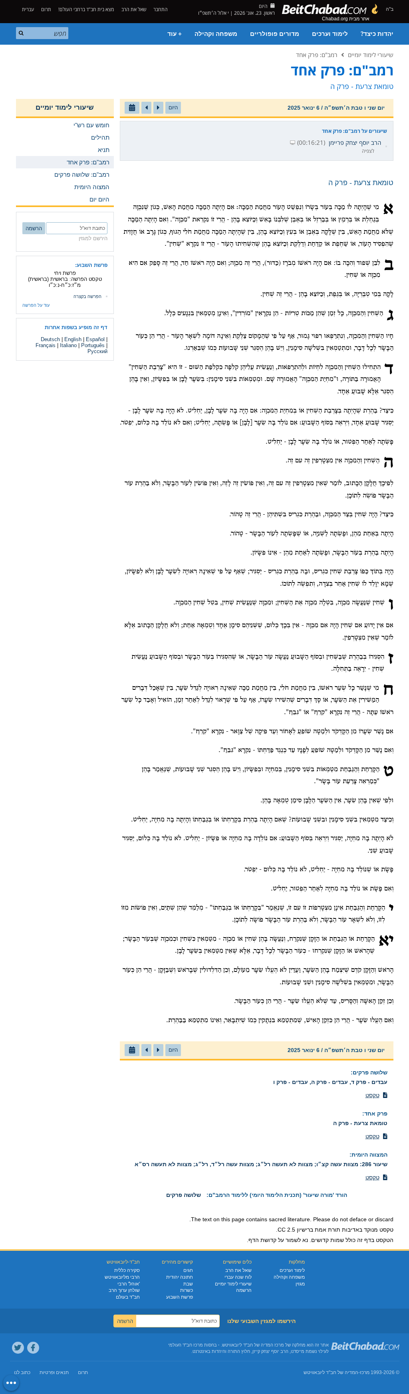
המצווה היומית (369, 1154)
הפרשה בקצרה (87, 296)
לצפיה (368, 151)
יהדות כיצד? (377, 34)
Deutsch (50, 339)
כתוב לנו (22, 1372)
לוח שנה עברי (238, 1277)
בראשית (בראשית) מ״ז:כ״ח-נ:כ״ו (54, 282)
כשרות (186, 1290)
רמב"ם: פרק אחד (317, 55)
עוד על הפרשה (36, 305)
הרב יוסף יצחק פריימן (355, 142)
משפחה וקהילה (216, 34)
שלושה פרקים (370, 1072)
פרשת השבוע (179, 1297)
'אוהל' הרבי (128, 1284)
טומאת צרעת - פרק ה (360, 1123)
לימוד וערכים (330, 34)
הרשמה (244, 1290)
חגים (188, 1270)
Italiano (68, 345)
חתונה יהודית (179, 1277)
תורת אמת (327, 1229)
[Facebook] (33, 1348)
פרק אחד (375, 1113)
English (72, 339)
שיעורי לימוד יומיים (370, 55)
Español (95, 339)
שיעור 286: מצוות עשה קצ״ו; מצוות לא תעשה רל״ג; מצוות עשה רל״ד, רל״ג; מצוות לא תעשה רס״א (261, 1164)
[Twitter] (18, 1348)
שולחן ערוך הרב (124, 1290)
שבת (188, 1284)
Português (93, 345)
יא (386, 941)
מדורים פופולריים (274, 34)
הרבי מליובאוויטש (122, 1277)
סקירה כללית (127, 1270)
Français (46, 345)
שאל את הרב (133, 9)
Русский (97, 351)
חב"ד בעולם (128, 1297)
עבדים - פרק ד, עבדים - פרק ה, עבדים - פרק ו (330, 1082)
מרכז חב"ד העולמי (185, 1345)
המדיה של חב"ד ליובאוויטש (331, 1372)
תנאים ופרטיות (54, 1372)
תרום (46, 9)
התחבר (161, 9)
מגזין (300, 1284)
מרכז (364, 1372)
